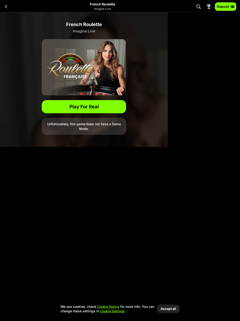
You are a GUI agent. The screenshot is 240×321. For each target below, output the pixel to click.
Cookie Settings (112, 311)
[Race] (209, 6)
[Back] (6, 6)
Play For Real (84, 107)
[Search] (198, 6)
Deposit (223, 6)
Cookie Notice (108, 307)
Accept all (168, 309)
